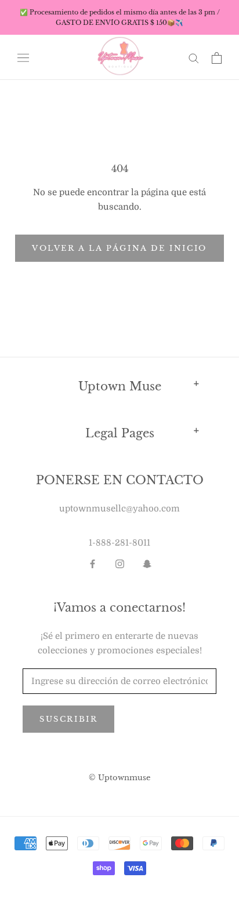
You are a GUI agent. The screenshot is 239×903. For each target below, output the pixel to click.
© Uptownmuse (119, 778)
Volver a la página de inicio (119, 248)
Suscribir (68, 719)
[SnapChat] (147, 564)
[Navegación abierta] (23, 57)
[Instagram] (119, 564)
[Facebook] (92, 564)
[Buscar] (194, 58)
